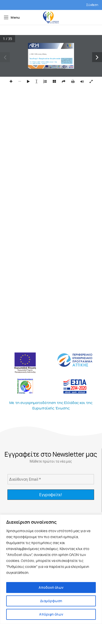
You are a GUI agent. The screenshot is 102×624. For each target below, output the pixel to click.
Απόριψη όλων (51, 614)
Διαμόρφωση (51, 600)
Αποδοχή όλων (51, 587)
